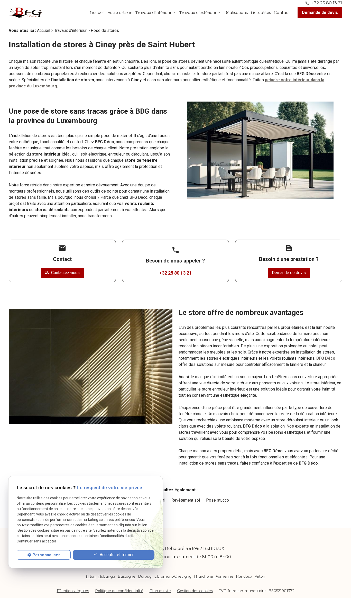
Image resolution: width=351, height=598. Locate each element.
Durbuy (145, 576)
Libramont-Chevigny (172, 576)
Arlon (91, 576)
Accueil (97, 12)
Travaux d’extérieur (197, 12)
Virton (260, 576)
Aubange (106, 576)
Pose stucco (217, 500)
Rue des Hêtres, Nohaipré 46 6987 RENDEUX (177, 548)
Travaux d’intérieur (153, 12)
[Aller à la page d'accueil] (25, 12)
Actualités (261, 12)
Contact (282, 12)
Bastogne (126, 576)
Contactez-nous (62, 272)
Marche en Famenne (213, 576)
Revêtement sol (185, 500)
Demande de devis (320, 12)
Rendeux (244, 576)
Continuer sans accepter (36, 541)
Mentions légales (73, 590)
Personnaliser (46, 554)
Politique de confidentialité (119, 590)
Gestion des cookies (195, 590)
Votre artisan (120, 12)
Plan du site (160, 590)
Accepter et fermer (116, 554)
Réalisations (236, 12)
